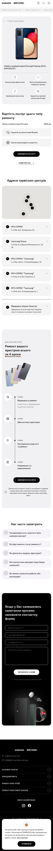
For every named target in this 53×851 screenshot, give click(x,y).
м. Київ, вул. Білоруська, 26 (27, 818)
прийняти (26, 844)
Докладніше (22, 838)
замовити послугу (26, 154)
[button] (26, 200)
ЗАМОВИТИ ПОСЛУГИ (26, 480)
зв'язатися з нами (26, 672)
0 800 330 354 (24, 163)
